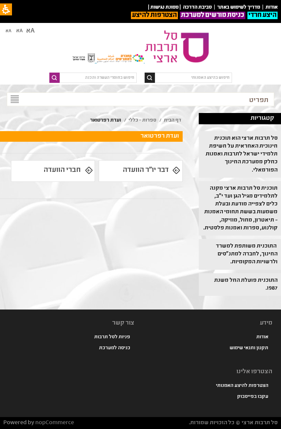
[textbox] (193, 78)
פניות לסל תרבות (112, 337)
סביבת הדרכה (197, 7)
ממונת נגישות (164, 7)
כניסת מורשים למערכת (212, 15)
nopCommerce (54, 423)
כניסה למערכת (114, 348)
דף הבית (172, 120)
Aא (8, 31)
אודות (262, 337)
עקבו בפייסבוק (252, 397)
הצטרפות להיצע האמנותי (242, 386)
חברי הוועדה (62, 170)
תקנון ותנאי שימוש (249, 348)
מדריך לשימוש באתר (238, 7)
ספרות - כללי (142, 120)
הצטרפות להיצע (154, 15)
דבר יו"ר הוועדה (146, 170)
